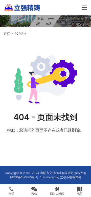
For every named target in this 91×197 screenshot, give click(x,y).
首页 (7, 33)
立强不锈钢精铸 (70, 177)
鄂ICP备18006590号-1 (26, 177)
